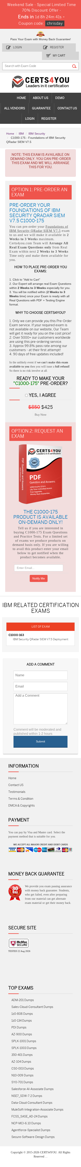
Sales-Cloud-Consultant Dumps (32, 1007)
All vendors (14, 108)
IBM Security (36, 133)
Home (21, 98)
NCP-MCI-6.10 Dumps (26, 1123)
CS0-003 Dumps (22, 1068)
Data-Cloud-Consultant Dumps (31, 1102)
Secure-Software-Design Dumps (33, 1137)
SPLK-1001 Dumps (23, 1041)
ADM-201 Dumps (22, 1000)
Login (17, 47)
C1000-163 (16, 635)
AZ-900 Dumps (21, 1034)
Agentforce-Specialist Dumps (30, 1130)
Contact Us (67, 108)
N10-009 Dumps (22, 1075)
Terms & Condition (20, 798)
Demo (59, 98)
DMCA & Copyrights (21, 805)
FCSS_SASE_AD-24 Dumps (29, 1116)
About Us (40, 98)
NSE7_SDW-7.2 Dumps (26, 1096)
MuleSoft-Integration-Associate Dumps (37, 1109)
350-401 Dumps (22, 1054)
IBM (21, 133)
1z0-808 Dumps (22, 1013)
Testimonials (16, 791)
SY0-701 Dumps (22, 1082)
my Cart (59, 55)
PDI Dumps (18, 1027)
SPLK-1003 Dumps (24, 1048)
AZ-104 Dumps (21, 1061)
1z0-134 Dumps (21, 1020)
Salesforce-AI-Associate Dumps (32, 1089)
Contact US (15, 785)
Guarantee (41, 108)
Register (57, 47)
